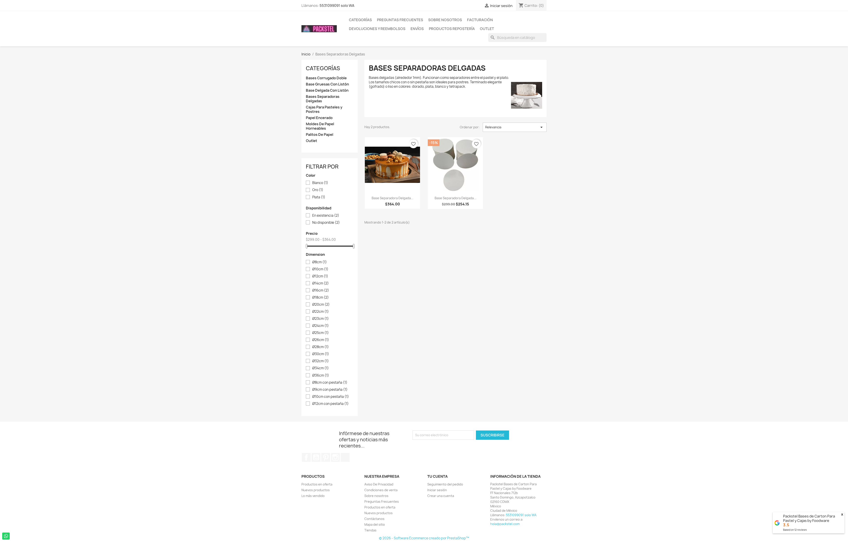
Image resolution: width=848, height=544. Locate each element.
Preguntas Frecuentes (400, 19)
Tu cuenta (437, 476)
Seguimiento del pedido (445, 484)
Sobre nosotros (445, 19)
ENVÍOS (417, 28)
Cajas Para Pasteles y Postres (324, 109)
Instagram (335, 457)
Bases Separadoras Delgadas (322, 98)
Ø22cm (320, 311)
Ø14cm (320, 283)
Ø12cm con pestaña (330, 404)
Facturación (480, 19)
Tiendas (370, 530)
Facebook (306, 457)
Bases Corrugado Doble (326, 78)
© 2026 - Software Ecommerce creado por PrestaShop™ (424, 538)
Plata (318, 197)
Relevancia (514, 127)
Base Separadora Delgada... (392, 198)
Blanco (320, 183)
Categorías (360, 19)
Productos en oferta (316, 484)
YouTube (316, 457)
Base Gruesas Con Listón (327, 84)
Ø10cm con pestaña (330, 396)
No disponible (326, 222)
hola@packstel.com (505, 524)
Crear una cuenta (440, 496)
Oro (317, 190)
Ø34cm (320, 368)
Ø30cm (320, 354)
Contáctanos (374, 519)
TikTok (345, 457)
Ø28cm (320, 347)
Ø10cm (320, 269)
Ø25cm (320, 333)
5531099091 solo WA (337, 5)
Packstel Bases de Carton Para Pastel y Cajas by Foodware (809, 518)
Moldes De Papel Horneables (320, 126)
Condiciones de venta (381, 490)
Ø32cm (320, 361)
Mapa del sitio (374, 524)
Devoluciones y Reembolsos (377, 28)
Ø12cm (320, 276)
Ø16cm (320, 290)
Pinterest (325, 457)
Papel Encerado (319, 118)
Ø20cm (321, 304)
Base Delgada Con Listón (327, 90)
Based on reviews (795, 529)
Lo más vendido (313, 496)
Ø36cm (320, 375)
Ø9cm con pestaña (330, 389)
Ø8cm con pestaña (329, 382)
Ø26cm (320, 340)
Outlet (487, 28)
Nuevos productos (315, 490)
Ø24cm (320, 326)
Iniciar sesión (437, 490)
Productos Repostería (452, 28)
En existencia (325, 215)
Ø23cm (320, 319)
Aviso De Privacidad (378, 484)
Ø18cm (320, 297)
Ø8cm (319, 262)
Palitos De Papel (319, 134)
